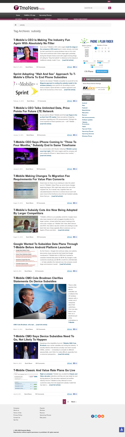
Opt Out (15, 420)
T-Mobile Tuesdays (62, 19)
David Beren (29, 67)
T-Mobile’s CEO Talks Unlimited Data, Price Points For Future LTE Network (41, 109)
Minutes (85, 61)
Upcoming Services (88, 134)
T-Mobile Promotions (85, 123)
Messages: (103, 61)
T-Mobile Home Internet (80, 19)
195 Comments (41, 237)
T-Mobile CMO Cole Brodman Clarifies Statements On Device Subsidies (38, 279)
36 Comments (39, 271)
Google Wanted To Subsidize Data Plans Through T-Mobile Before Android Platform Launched (45, 245)
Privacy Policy (17, 415)
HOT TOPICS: (18, 19)
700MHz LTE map (29, 15)
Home (18, 15)
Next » (74, 401)
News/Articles (86, 110)
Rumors (84, 115)
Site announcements (88, 117)
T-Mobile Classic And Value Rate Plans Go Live (44, 370)
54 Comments (41, 203)
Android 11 (48, 19)
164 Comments (40, 329)
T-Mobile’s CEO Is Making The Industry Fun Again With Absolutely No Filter (41, 41)
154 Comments (39, 394)
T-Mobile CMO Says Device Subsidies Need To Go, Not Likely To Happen (43, 337)
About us (16, 410)
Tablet (84, 126)
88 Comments (41, 135)
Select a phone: (86, 46)
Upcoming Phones (45, 15)
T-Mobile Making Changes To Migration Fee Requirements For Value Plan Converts (41, 177)
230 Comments (40, 363)
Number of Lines (102, 45)
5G (27, 19)
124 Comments (40, 67)
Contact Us (16, 417)
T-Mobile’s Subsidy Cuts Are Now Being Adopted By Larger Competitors (45, 211)
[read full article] (67, 60)
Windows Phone (87, 136)
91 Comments (42, 101)
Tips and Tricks (86, 129)
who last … (32, 324)
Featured (84, 108)
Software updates (87, 120)
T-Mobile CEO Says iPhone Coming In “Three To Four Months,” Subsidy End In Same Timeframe (44, 143)
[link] (89, 88)
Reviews (42, 410)
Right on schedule (46, 374)
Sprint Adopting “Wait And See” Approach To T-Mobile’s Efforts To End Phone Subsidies (44, 75)
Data (83, 105)
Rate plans (85, 113)
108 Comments (41, 169)
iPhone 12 (36, 19)
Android (84, 103)
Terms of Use (17, 413)
